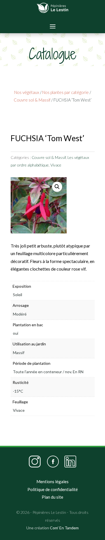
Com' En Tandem (64, 527)
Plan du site (52, 497)
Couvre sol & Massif (32, 99)
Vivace (55, 165)
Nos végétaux (26, 92)
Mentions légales (52, 481)
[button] (57, 187)
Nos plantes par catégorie (65, 92)
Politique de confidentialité (52, 489)
